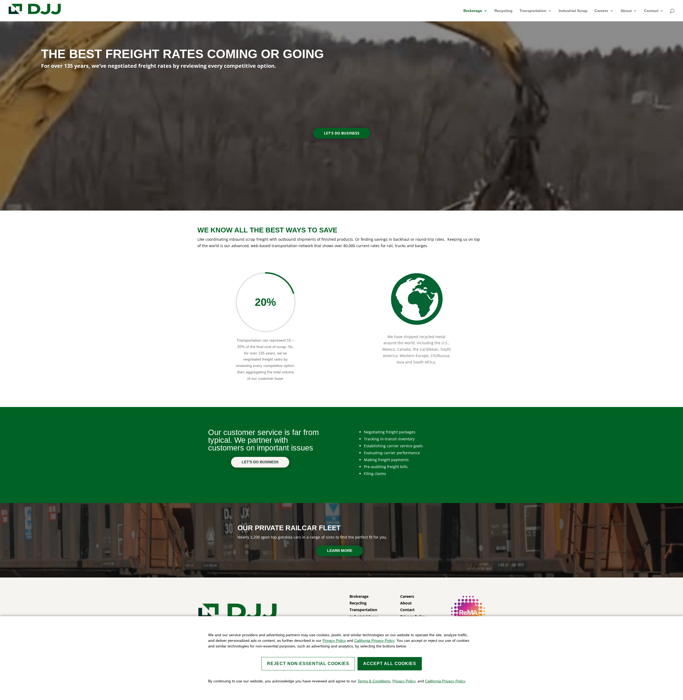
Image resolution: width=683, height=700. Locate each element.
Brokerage (472, 11)
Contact (651, 11)
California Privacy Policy (374, 640)
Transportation (532, 11)
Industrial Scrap (573, 11)
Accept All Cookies (389, 663)
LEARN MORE (339, 550)
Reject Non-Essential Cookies (308, 663)
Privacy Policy (334, 640)
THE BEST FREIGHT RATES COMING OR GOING (182, 54)
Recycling (503, 11)
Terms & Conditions (374, 681)
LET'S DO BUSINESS (341, 133)
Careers (601, 11)
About (626, 11)
